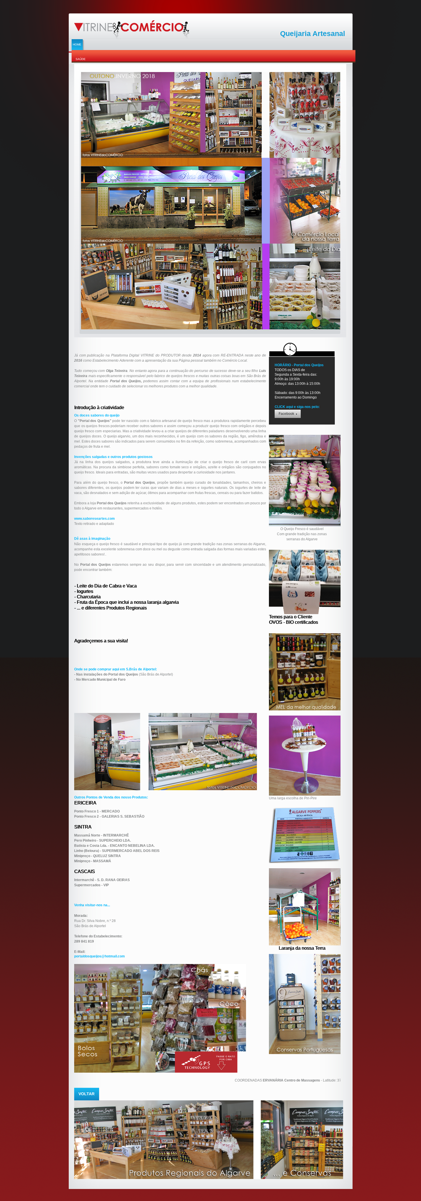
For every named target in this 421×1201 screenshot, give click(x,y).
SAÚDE (81, 59)
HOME (77, 44)
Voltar (86, 1094)
